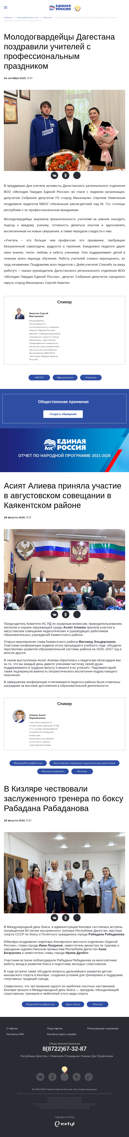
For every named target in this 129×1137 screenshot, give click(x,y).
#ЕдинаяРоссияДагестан (28, 763)
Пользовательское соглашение (65, 1097)
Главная (8, 17)
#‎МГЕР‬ (39, 377)
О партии (12, 1028)
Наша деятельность (28, 17)
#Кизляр (97, 1004)
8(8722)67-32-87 (64, 1048)
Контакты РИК (15, 1034)
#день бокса (73, 1004)
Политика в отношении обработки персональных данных (64, 1103)
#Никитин (90, 377)
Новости (47, 17)
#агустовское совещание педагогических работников (84, 763)
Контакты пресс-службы (61, 1034)
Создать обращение (63, 414)
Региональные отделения (102, 1028)
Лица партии (54, 1028)
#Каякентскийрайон (52, 771)
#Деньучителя (65, 377)
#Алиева (82, 771)
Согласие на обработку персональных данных (64, 1107)
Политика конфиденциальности (64, 1100)
